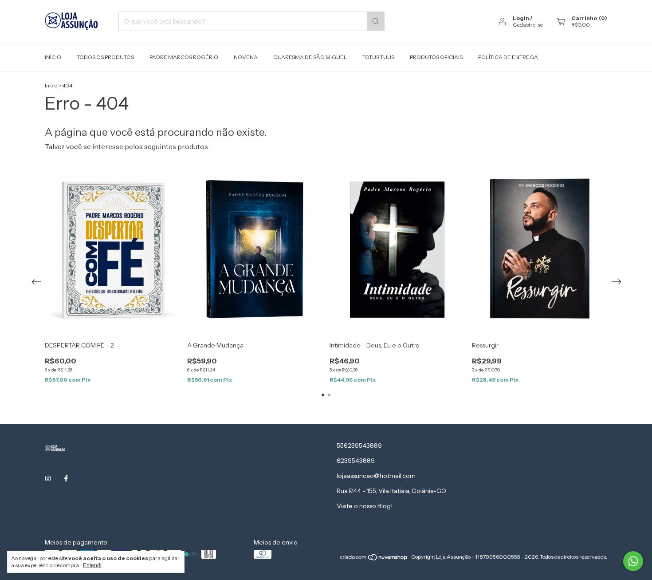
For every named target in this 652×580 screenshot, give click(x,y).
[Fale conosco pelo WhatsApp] (633, 561)
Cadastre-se (528, 24)
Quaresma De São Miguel (310, 57)
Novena (246, 57)
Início (53, 57)
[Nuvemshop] (374, 559)
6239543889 (356, 461)
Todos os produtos (105, 57)
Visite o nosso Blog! (365, 506)
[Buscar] (376, 21)
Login (521, 18)
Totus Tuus (378, 57)
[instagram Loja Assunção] (48, 479)
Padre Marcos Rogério (183, 57)
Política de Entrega (508, 57)
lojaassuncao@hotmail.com (376, 476)
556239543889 (359, 446)
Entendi (92, 565)
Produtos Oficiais (436, 57)
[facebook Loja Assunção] (66, 479)
